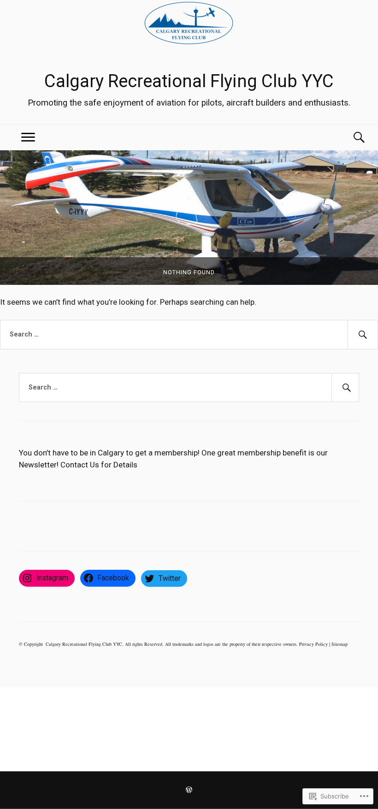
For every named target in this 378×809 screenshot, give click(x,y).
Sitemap (339, 644)
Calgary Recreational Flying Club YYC (189, 81)
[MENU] (28, 137)
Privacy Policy (313, 644)
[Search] (350, 137)
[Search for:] (189, 334)
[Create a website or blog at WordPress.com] (189, 790)
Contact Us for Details (98, 464)
